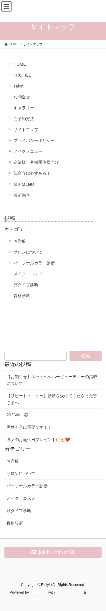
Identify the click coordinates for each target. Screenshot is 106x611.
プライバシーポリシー (34, 140)
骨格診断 (22, 295)
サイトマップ (26, 129)
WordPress (38, 592)
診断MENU (24, 184)
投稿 (9, 218)
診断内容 (22, 195)
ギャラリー (24, 107)
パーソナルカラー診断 (34, 263)
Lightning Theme (69, 592)
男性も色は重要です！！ (29, 427)
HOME (20, 64)
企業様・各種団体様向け (36, 162)
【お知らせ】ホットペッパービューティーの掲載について (51, 380)
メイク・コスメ (28, 273)
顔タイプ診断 (26, 284)
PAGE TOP (97, 587)
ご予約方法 (24, 118)
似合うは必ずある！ (32, 173)
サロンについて (28, 252)
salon (19, 86)
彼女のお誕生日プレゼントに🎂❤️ (38, 439)
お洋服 (20, 241)
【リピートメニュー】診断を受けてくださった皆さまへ (51, 399)
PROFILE (22, 75)
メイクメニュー (28, 151)
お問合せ (22, 97)
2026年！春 (17, 415)
